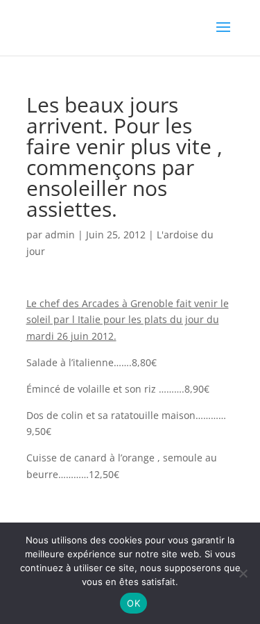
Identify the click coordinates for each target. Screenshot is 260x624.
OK (133, 603)
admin (60, 234)
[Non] (243, 573)
